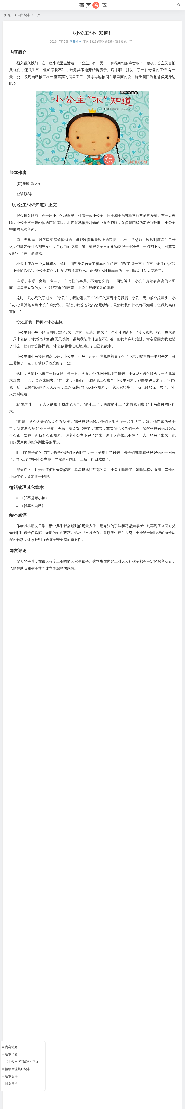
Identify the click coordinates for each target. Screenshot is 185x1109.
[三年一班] (92, 5)
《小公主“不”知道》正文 (22, 1061)
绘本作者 (11, 1054)
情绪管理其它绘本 (17, 1069)
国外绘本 (24, 15)
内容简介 (11, 1047)
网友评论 (11, 1083)
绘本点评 (11, 1076)
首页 (10, 15)
